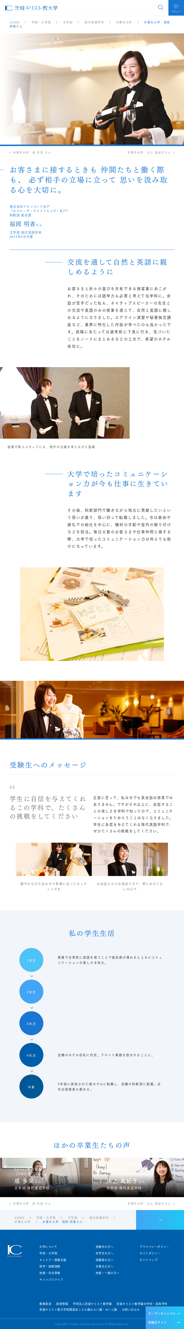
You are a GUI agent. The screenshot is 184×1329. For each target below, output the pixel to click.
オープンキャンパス (162, 1313)
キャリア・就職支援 (52, 1260)
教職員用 (45, 1303)
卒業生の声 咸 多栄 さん (32, 152)
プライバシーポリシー (154, 1246)
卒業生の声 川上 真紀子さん (149, 152)
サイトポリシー (149, 1253)
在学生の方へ (105, 1253)
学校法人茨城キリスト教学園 (92, 1303)
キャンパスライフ (51, 1279)
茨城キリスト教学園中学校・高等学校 (141, 1303)
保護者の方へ (105, 1260)
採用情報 (62, 1303)
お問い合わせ (131, 1309)
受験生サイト (157, 1322)
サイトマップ (148, 1260)
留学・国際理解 (49, 1266)
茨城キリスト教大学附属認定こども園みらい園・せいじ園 (78, 1309)
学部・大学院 (48, 1253)
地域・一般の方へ (108, 1273)
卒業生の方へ (105, 1266)
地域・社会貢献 (49, 1273)
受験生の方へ (105, 1246)
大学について (48, 1246)
